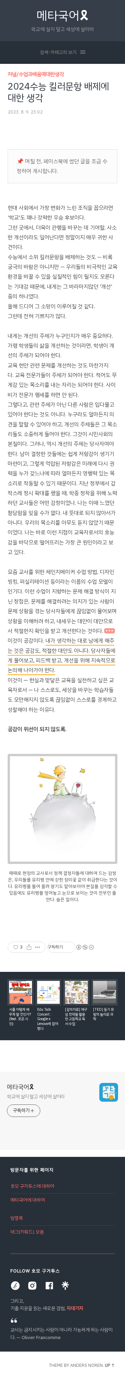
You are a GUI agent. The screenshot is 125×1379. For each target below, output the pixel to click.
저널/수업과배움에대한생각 (36, 74)
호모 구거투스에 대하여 (32, 1186)
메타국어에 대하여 (27, 1200)
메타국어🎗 (62, 16)
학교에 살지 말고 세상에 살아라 (36, 1096)
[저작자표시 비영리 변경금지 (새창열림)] (84, 947)
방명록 (16, 1218)
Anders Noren (86, 1365)
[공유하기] (29, 947)
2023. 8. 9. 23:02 (25, 112)
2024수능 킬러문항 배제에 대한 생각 (58, 91)
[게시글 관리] (37, 947)
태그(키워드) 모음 (27, 1232)
